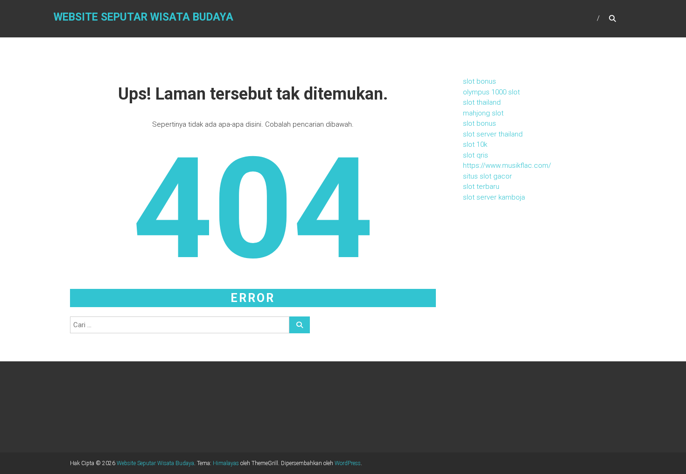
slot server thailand (493, 134)
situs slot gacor (487, 176)
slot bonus (479, 81)
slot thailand (482, 102)
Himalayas (226, 463)
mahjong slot (483, 113)
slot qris (475, 155)
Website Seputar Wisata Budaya (143, 17)
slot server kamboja (494, 197)
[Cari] (299, 324)
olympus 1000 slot (491, 92)
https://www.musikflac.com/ (507, 165)
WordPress (348, 463)
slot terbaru (481, 186)
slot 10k (475, 144)
